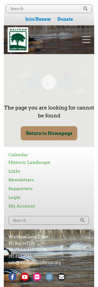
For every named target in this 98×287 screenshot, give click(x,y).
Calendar (18, 154)
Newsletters (21, 179)
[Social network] (12, 277)
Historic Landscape (29, 162)
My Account (21, 206)
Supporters (20, 188)
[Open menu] (86, 39)
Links (14, 171)
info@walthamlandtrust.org (34, 263)
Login (14, 197)
